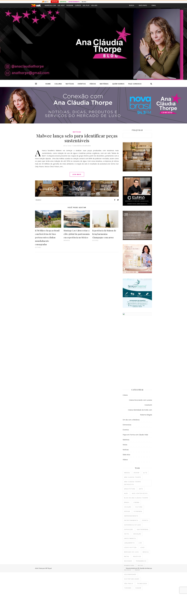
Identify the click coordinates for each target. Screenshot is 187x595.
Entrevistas (127, 425)
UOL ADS (94, 5)
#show (136, 472)
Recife (140, 565)
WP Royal (48, 568)
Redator (38, 200)
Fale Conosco (135, 84)
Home (48, 84)
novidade (128, 561)
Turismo (127, 588)
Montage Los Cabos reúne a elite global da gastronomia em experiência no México (77, 234)
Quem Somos (118, 84)
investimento (130, 538)
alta (145, 472)
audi (126, 493)
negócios (137, 556)
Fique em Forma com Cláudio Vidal (135, 435)
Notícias (70, 84)
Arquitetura (129, 489)
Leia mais (77, 174)
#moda (127, 472)
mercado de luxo (131, 552)
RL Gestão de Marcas (145, 568)
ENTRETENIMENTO (74, 1)
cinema (136, 502)
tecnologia (142, 583)
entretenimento (131, 520)
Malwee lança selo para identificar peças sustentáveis (77, 138)
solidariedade (130, 574)
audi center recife (140, 493)
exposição (128, 529)
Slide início (126, 454)
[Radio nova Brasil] (93, 123)
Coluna (58, 84)
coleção (127, 507)
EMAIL (154, 5)
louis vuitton (130, 547)
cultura (138, 507)
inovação (137, 534)
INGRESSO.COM (50, 5)
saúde (137, 570)
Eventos (82, 84)
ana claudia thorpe (132, 477)
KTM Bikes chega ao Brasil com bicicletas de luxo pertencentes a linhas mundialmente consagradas (47, 237)
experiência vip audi (132, 525)
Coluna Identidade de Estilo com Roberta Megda (140, 412)
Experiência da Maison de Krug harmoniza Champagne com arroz (104, 234)
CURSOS (78, 5)
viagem (138, 588)
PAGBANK (69, 5)
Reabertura (129, 565)
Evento (145, 520)
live (140, 543)
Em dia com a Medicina (131, 420)
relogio (127, 570)
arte (141, 489)
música (146, 552)
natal (126, 556)
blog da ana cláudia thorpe (136, 498)
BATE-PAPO (143, 5)
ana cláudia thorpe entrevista (132, 483)
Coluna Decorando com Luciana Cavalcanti (140, 402)
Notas (125, 444)
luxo (142, 547)
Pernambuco (141, 561)
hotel (126, 534)
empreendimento (131, 516)
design (127, 511)
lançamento (129, 543)
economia (138, 511)
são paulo (128, 583)
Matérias (104, 84)
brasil (127, 502)
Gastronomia (142, 529)
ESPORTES (63, 1)
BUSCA (131, 5)
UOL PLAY (86, 5)
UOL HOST (61, 5)
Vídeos (93, 84)
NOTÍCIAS (55, 1)
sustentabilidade (131, 579)
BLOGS (84, 1)
